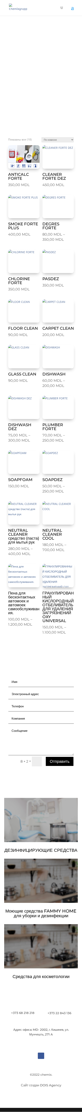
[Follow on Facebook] (41, 1056)
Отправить (59, 761)
